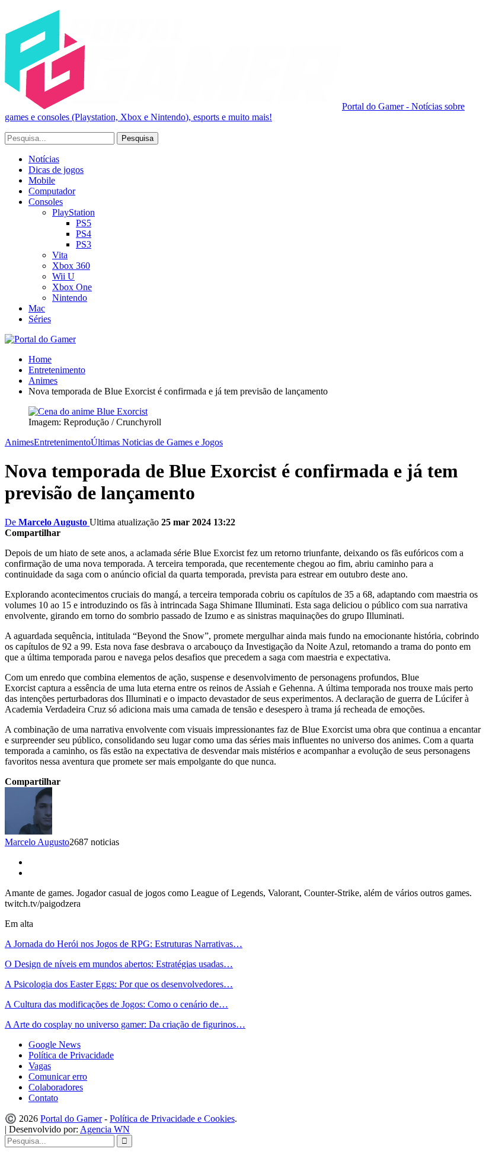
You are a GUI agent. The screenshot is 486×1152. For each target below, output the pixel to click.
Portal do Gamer (71, 1119)
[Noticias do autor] (28, 831)
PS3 (83, 244)
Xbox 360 (71, 266)
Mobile (41, 180)
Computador (51, 191)
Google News (54, 1044)
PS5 (83, 223)
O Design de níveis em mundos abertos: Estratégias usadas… (119, 964)
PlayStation (73, 212)
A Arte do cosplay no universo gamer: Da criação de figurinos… (125, 1024)
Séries (39, 319)
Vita (60, 255)
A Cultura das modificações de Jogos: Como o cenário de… (116, 1004)
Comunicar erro (57, 1076)
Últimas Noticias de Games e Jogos (157, 442)
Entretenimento (62, 442)
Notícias (43, 159)
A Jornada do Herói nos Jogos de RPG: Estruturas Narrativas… (123, 944)
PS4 (83, 234)
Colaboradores (55, 1087)
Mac (36, 308)
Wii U (63, 276)
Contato (43, 1098)
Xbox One (72, 287)
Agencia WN (105, 1129)
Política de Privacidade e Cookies (172, 1119)
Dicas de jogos (56, 170)
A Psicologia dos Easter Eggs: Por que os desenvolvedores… (119, 984)
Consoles (45, 202)
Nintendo (69, 298)
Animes (19, 442)
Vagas (39, 1066)
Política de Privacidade (71, 1055)
